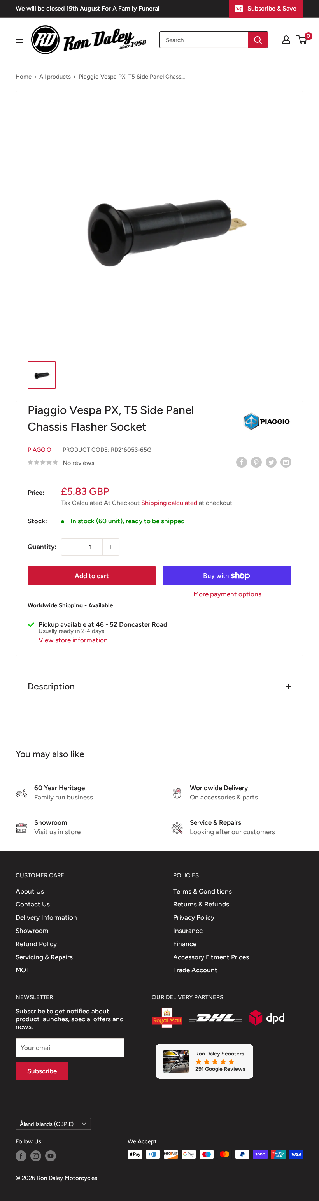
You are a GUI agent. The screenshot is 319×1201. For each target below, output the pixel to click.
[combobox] (204, 40)
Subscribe (42, 1071)
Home (24, 76)
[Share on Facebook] (241, 462)
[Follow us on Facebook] (21, 1155)
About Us (30, 891)
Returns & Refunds (201, 904)
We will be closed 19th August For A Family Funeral (88, 8)
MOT (23, 970)
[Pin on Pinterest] (256, 462)
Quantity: (42, 547)
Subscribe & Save (271, 8)
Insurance (188, 931)
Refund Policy (36, 944)
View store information (73, 640)
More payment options (227, 594)
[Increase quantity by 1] (111, 547)
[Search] (258, 40)
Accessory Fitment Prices (211, 957)
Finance (184, 944)
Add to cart (92, 576)
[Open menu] (19, 40)
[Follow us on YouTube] (50, 1155)
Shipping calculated (169, 503)
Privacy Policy (193, 917)
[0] (302, 39)
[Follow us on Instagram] (35, 1155)
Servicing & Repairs (44, 957)
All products (55, 76)
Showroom (32, 931)
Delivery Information (46, 917)
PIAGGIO (39, 449)
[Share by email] (285, 462)
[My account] (286, 39)
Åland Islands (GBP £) (47, 1123)
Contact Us (33, 904)
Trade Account (195, 970)
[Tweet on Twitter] (271, 462)
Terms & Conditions (202, 891)
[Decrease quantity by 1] (69, 547)
